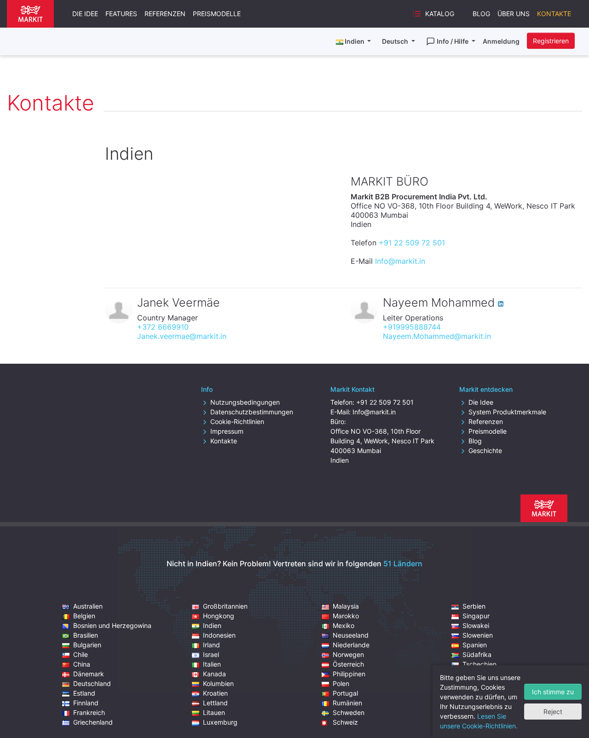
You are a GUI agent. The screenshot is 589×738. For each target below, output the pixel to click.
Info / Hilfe (453, 41)
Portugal (345, 693)
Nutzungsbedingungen (245, 402)
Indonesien (219, 635)
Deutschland (92, 683)
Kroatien (215, 693)
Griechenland (93, 722)
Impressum (226, 431)
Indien (212, 625)
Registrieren (551, 41)
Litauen (214, 712)
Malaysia (346, 606)
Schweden (348, 712)
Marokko (346, 616)
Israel (211, 654)
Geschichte (485, 450)
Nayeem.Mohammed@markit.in (437, 336)
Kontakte (554, 13)
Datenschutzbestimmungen (251, 412)
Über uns (513, 13)
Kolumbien (218, 683)
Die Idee (85, 13)
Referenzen (164, 13)
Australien (88, 606)
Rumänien (347, 703)
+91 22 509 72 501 (412, 242)
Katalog (439, 13)
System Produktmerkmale (507, 412)
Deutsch (396, 41)
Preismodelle (217, 13)
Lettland (215, 703)
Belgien (84, 616)
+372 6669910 (163, 326)
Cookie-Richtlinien (237, 421)
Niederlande (351, 645)
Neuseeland (351, 635)
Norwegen (348, 654)
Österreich (348, 664)
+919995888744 (412, 326)
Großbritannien (225, 606)
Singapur (476, 616)
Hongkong (218, 616)
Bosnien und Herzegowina (112, 625)
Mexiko (343, 625)
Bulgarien (87, 645)
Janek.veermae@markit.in (181, 336)
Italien (212, 664)
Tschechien (479, 664)
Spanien (474, 645)
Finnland (85, 703)
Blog (481, 13)
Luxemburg (220, 722)
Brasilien (85, 635)
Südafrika (476, 654)
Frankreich (89, 712)
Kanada (214, 674)
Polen (341, 683)
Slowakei (475, 625)
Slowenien (477, 635)
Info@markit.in (400, 261)
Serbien (473, 606)
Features (121, 13)
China (81, 664)
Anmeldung (501, 41)
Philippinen (349, 674)
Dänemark (88, 674)
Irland (211, 645)
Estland (84, 693)
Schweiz (345, 722)
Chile (80, 654)
